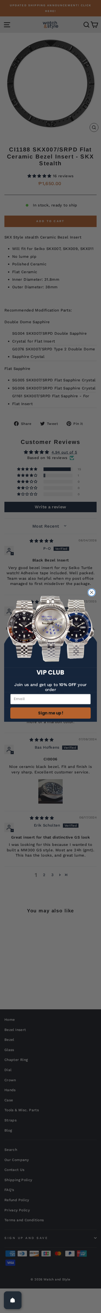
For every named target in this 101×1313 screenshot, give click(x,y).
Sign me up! (50, 713)
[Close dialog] (91, 592)
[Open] (12, 1300)
